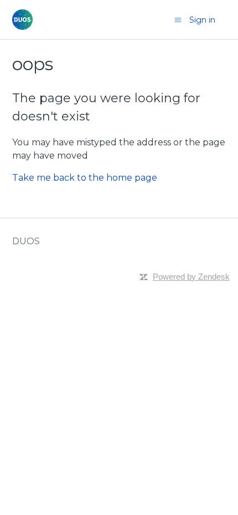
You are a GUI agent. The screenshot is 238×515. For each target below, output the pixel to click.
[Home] (22, 19)
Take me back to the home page (84, 177)
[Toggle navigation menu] (178, 20)
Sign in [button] (202, 20)
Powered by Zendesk (191, 276)
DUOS (26, 241)
